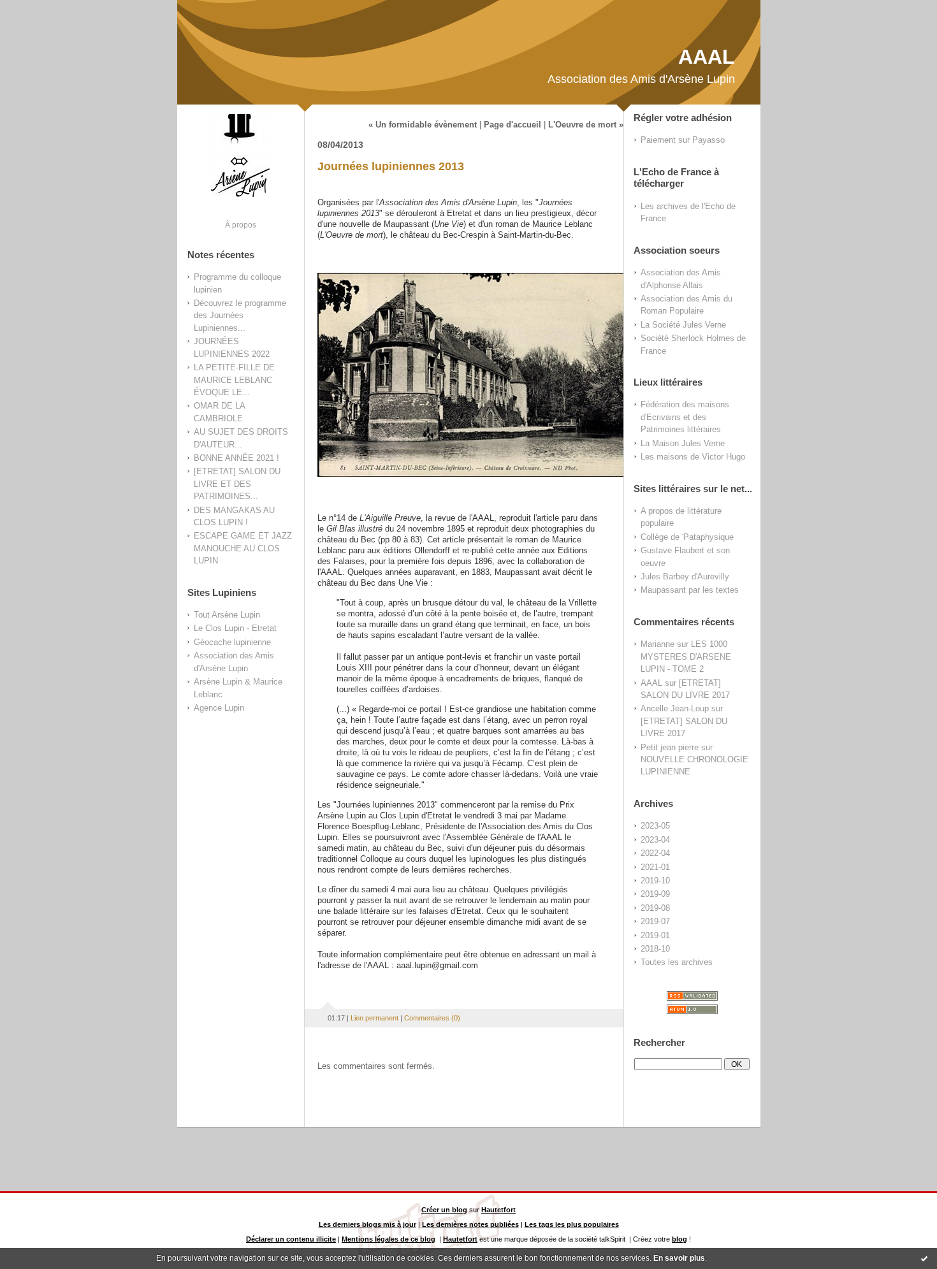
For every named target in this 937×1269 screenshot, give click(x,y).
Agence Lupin (219, 708)
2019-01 (655, 935)
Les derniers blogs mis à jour (367, 1224)
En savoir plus (679, 1258)
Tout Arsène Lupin (227, 615)
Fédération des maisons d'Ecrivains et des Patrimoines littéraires (685, 417)
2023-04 (655, 840)
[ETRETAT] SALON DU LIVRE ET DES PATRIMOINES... (237, 484)
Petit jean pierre (670, 747)
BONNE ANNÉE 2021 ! (236, 458)
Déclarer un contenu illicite (291, 1239)
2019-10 (655, 880)
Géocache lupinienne (232, 642)
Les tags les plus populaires (572, 1224)
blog (679, 1239)
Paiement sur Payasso (683, 140)
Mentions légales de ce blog (388, 1239)
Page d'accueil (512, 124)
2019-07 (655, 921)
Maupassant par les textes (690, 590)
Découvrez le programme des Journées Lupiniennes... (240, 315)
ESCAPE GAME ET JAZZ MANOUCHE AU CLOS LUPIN (243, 548)
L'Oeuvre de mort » (585, 124)
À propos (240, 225)
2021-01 (655, 867)
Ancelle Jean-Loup (675, 708)
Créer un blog (444, 1210)
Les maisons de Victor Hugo (693, 456)
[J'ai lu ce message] (924, 1258)
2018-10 (655, 949)
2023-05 (655, 825)
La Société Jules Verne (683, 325)
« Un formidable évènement (422, 124)
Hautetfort (498, 1210)
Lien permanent (374, 1018)
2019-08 (655, 908)
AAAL (706, 56)
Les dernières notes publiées (470, 1224)
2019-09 (655, 894)
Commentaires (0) (432, 1018)
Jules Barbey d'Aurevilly (685, 576)
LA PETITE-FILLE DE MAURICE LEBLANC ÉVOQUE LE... (234, 380)
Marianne (657, 644)
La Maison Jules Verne (683, 443)
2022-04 (655, 853)
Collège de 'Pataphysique (687, 537)
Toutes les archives (677, 962)
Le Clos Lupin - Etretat (235, 628)
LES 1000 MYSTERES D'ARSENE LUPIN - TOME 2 (686, 656)
